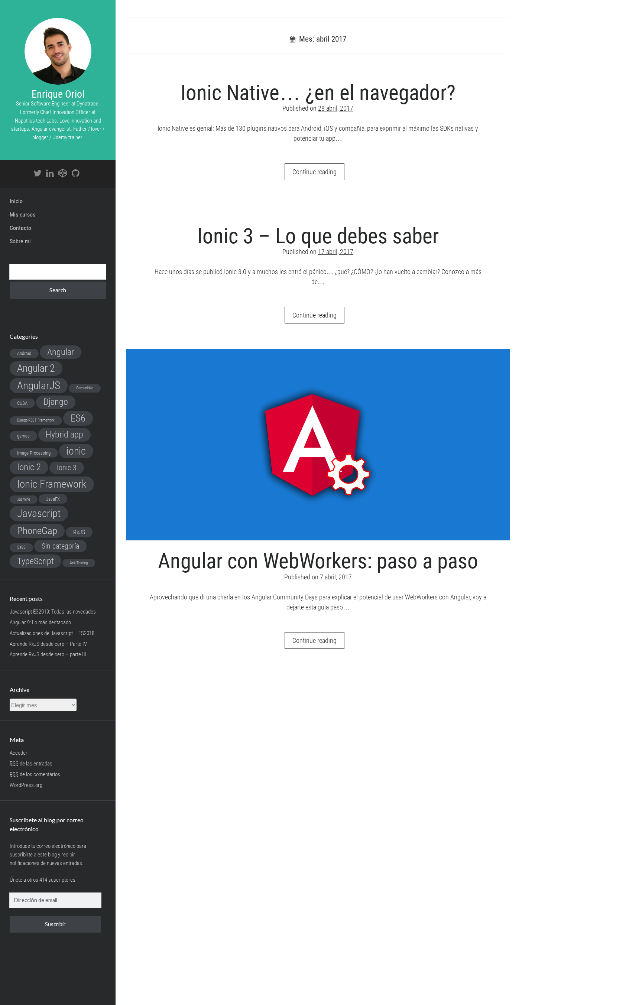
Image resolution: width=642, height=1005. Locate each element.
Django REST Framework (36, 420)
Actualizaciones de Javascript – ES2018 (52, 633)
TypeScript (35, 561)
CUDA (22, 403)
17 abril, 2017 (335, 252)
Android (24, 353)
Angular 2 (36, 368)
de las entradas (31, 763)
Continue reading (318, 174)
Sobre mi (20, 241)
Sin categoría (60, 545)
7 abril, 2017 (336, 577)
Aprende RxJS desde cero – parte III (48, 654)
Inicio (16, 201)
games (23, 436)
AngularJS (38, 385)
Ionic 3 (67, 467)
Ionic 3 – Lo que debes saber (318, 236)
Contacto (20, 227)
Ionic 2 (29, 467)
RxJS (79, 532)
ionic (76, 451)
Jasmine (23, 499)
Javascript (39, 513)
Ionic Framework (52, 484)
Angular (60, 352)
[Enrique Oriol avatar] (58, 51)
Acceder (18, 752)
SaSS (21, 547)
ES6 (78, 418)
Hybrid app (64, 434)
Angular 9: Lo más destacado (40, 622)
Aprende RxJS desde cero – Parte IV (48, 644)
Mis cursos (22, 214)
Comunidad (84, 388)
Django (55, 402)
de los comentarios (35, 774)
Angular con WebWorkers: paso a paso (318, 444)
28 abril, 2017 (335, 108)
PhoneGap (37, 531)
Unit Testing (79, 562)
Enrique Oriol (58, 94)
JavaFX (53, 499)
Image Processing (34, 453)
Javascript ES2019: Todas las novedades (53, 611)
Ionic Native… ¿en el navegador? (318, 92)
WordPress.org (26, 785)
